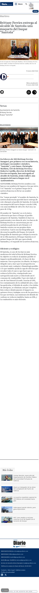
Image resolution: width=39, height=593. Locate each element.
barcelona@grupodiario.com (20, 551)
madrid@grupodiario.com (17, 557)
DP (8, 76)
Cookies (5, 590)
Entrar (36, 11)
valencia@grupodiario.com (24, 560)
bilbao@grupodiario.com (16, 554)
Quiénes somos (20, 570)
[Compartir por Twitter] (34, 92)
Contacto (4, 570)
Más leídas (7, 470)
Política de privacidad (7, 572)
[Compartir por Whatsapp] (28, 92)
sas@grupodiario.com (30, 563)
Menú (20, 4)
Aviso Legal (11, 570)
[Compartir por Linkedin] (2, 92)
